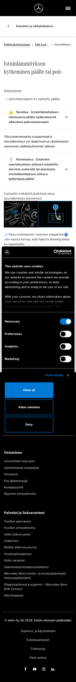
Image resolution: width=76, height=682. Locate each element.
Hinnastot (11, 474)
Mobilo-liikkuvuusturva (20, 547)
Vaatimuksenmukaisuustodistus (26, 567)
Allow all (29, 390)
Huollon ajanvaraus (17, 521)
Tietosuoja (38, 649)
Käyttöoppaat (13, 595)
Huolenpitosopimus (18, 554)
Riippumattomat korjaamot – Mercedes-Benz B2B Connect (35, 586)
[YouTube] (34, 669)
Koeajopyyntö (13, 487)
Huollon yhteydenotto (19, 528)
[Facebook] (25, 669)
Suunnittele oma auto (19, 461)
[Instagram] (43, 669)
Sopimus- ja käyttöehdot (38, 631)
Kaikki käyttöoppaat (17, 44)
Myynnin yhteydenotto (20, 494)
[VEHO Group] (38, 8)
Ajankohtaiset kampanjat (21, 468)
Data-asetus (38, 657)
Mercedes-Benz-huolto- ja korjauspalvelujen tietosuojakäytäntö (35, 575)
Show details (54, 375)
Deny (29, 424)
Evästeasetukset (38, 640)
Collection (11, 541)
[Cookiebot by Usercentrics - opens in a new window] (54, 252)
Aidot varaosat (14, 560)
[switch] (65, 334)
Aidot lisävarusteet (17, 534)
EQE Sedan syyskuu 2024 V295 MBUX (42, 44)
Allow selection (29, 407)
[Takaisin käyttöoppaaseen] (10, 26)
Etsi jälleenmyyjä (16, 481)
